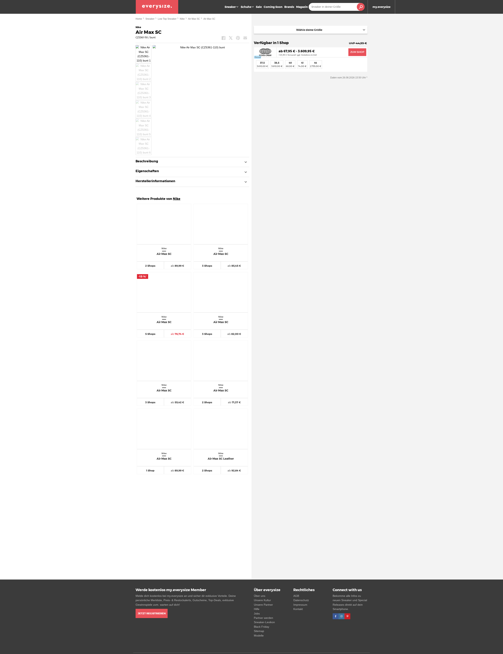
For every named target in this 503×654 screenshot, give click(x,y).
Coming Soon (273, 7)
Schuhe (246, 7)
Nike (182, 18)
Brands (289, 7)
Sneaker (230, 7)
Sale (259, 7)
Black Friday (261, 626)
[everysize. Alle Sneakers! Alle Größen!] (157, 7)
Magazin (302, 7)
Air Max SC (194, 18)
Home (139, 18)
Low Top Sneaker (167, 18)
